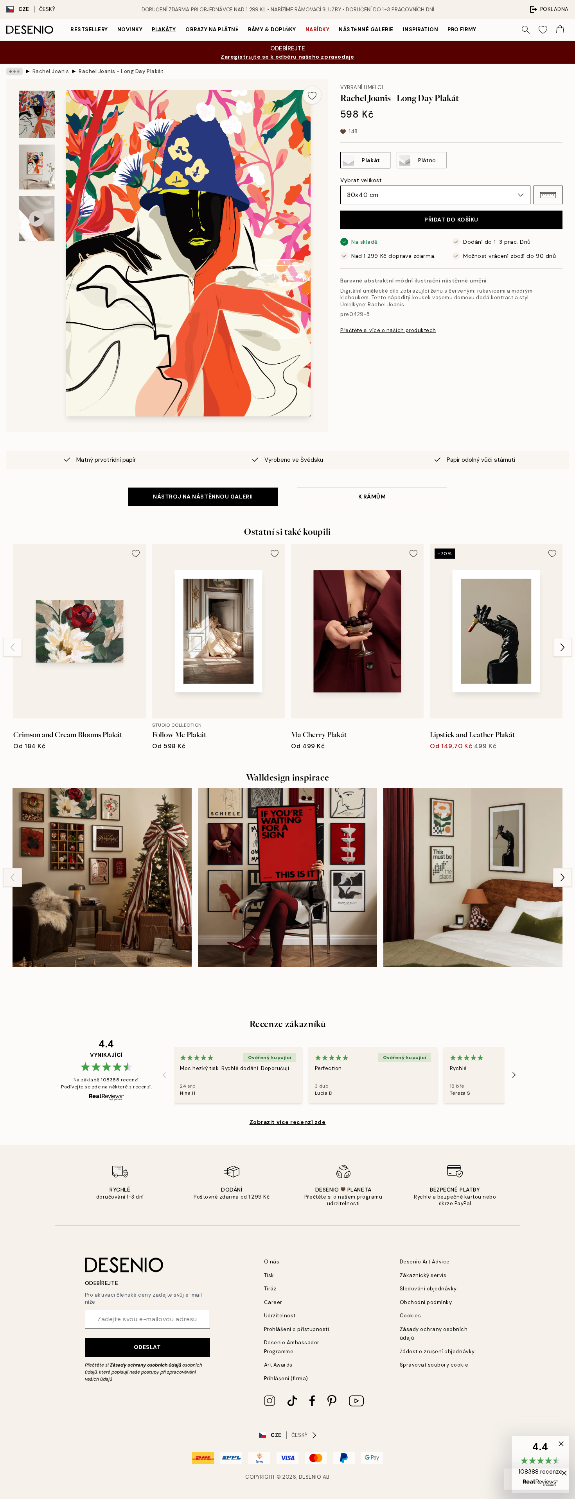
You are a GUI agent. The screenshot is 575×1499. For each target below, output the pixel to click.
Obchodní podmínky (426, 1302)
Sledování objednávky (428, 1288)
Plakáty (164, 29)
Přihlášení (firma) (286, 1378)
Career (273, 1302)
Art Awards (278, 1364)
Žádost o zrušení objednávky (437, 1351)
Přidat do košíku (451, 219)
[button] (548, 195)
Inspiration (420, 29)
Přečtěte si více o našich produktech (388, 330)
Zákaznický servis (423, 1275)
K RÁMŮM (372, 496)
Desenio (310, 1477)
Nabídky (317, 29)
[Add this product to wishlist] (312, 95)
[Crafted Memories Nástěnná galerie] (102, 877)
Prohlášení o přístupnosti (296, 1329)
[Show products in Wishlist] (543, 29)
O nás (272, 1261)
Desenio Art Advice (425, 1261)
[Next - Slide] (562, 647)
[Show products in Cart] (560, 29)
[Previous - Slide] (12, 647)
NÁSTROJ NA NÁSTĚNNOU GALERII (203, 496)
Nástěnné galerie (366, 29)
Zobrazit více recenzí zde (288, 1122)
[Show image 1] (37, 115)
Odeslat (147, 1347)
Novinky (130, 29)
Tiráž (270, 1288)
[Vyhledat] (525, 30)
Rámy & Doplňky (272, 29)
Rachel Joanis (50, 71)
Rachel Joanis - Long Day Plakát (121, 71)
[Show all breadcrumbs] (14, 71)
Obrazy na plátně (212, 29)
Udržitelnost (280, 1315)
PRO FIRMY (461, 29)
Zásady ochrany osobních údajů (145, 1365)
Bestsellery (89, 29)
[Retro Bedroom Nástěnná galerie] (472, 877)
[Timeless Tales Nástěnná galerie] (287, 877)
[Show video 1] (37, 218)
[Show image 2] (37, 167)
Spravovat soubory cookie (434, 1364)
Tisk (269, 1275)
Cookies (410, 1315)
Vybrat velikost (361, 180)
